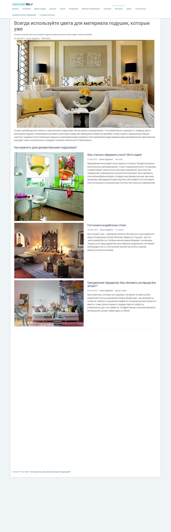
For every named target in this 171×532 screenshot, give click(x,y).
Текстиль (119, 9)
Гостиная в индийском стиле (106, 225)
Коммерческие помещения (24, 15)
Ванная (15, 9)
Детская (52, 9)
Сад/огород (140, 9)
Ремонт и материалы (91, 9)
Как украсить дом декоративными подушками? (45, 147)
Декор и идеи (40, 9)
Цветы (129, 9)
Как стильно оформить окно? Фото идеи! (114, 154)
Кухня (62, 9)
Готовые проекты (47, 15)
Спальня (107, 9)
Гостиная (26, 9)
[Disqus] (85, 363)
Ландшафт (73, 9)
